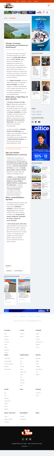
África (21, 385)
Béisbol (37, 361)
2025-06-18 (46, 77)
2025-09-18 (36, 76)
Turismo (37, 347)
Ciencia (5, 416)
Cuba (21, 363)
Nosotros (23, 1)
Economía (12, 18)
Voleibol (37, 374)
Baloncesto (38, 358)
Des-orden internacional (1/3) (36, 93)
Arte (5, 392)
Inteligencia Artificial (8, 419)
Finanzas (38, 339)
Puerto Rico (22, 380)
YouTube (38, 316)
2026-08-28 (45, 171)
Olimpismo (38, 366)
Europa (21, 374)
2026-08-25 (8, 302)
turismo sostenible (18, 270)
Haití (21, 377)
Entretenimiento (7, 401)
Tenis (37, 372)
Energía (37, 336)
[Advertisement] (17, 254)
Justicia (5, 344)
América (21, 358)
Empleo (37, 333)
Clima (5, 333)
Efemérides (6, 398)
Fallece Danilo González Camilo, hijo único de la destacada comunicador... (36, 71)
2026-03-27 (46, 102)
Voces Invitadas (7, 358)
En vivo (29, 1)
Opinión (36, 1)
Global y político (7, 369)
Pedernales (9, 270)
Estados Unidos (23, 372)
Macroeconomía (39, 341)
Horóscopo (6, 341)
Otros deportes (39, 369)
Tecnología (6, 421)
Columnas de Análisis (8, 363)
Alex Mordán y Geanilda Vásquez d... (45, 194)
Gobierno (22, 333)
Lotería (5, 347)
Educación (6, 339)
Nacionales (6, 350)
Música (5, 406)
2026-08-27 (45, 180)
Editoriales (6, 366)
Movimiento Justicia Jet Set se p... (45, 168)
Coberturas (38, 392)
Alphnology (29, 446)
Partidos (21, 336)
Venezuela (22, 382)
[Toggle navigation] (48, 5)
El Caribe (22, 366)
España (21, 369)
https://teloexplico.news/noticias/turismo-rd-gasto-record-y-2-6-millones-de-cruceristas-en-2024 (17, 148)
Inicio (17, 1)
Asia (21, 361)
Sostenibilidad (23, 419)
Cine (5, 395)
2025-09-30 (9, 49)
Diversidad (22, 416)
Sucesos (6, 352)
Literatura (6, 403)
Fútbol (37, 363)
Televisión (6, 409)
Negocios (38, 344)
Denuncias (6, 336)
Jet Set (37, 395)
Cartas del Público (8, 361)
